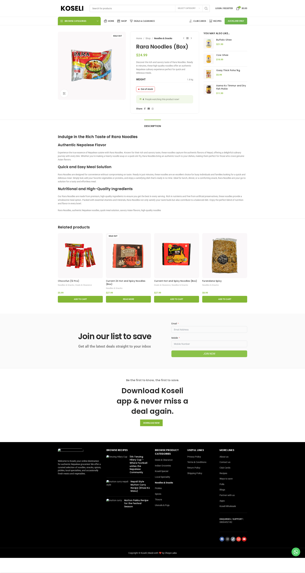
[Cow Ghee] (208, 59)
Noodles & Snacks (163, 38)
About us (224, 456)
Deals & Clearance (83, 285)
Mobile (174, 338)
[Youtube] (244, 539)
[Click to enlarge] (64, 93)
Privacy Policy (194, 456)
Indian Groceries (163, 465)
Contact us (225, 462)
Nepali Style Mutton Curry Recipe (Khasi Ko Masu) (140, 486)
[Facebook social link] (145, 109)
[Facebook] (222, 539)
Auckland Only (236, 21)
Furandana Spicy (212, 281)
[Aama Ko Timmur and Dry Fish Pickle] (208, 89)
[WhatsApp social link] (153, 109)
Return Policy (193, 467)
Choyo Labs (171, 553)
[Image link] (70, 452)
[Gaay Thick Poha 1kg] (208, 74)
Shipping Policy (194, 473)
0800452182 (226, 522)
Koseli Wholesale (228, 506)
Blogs (222, 489)
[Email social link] (149, 109)
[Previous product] (184, 38)
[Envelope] (238, 539)
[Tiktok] (233, 539)
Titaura (158, 499)
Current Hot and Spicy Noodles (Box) (175, 281)
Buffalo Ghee (224, 39)
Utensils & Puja (162, 505)
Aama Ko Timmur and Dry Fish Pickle (231, 87)
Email (174, 323)
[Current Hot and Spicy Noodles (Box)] (176, 255)
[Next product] (191, 38)
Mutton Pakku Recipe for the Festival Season (136, 503)
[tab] (152, 124)
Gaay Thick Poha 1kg (228, 70)
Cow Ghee (222, 55)
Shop (148, 38)
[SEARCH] (206, 8)
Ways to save (226, 478)
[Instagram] (227, 539)
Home (139, 38)
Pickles (158, 488)
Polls (222, 484)
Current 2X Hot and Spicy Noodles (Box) (125, 282)
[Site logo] (72, 8)
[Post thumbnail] (116, 465)
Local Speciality (162, 477)
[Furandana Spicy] (224, 255)
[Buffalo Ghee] (208, 43)
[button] (80, 299)
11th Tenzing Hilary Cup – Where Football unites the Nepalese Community (138, 464)
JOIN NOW (209, 353)
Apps (222, 501)
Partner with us (227, 495)
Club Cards (225, 467)
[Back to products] (187, 38)
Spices (158, 494)
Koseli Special (161, 471)
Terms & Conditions (196, 462)
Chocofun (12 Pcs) (68, 281)
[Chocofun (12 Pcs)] (80, 255)
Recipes (223, 473)
